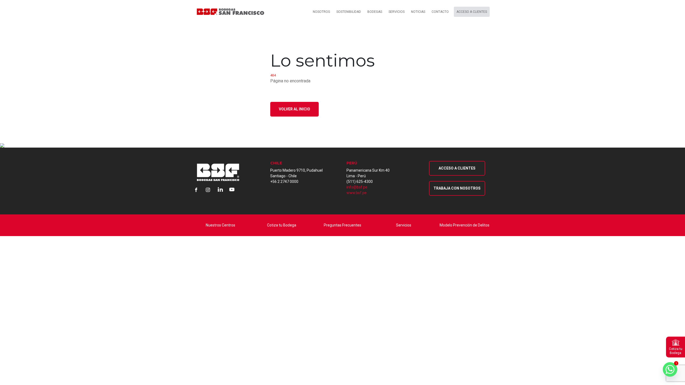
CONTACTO (440, 12)
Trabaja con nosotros (457, 188)
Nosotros (321, 12)
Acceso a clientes (471, 12)
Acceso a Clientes (457, 168)
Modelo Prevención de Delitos (464, 225)
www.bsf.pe (357, 193)
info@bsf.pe (357, 187)
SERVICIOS (397, 12)
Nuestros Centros (220, 225)
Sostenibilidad (348, 12)
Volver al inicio (294, 109)
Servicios (403, 225)
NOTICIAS (418, 12)
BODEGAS (374, 12)
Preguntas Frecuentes (342, 225)
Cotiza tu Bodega (281, 225)
